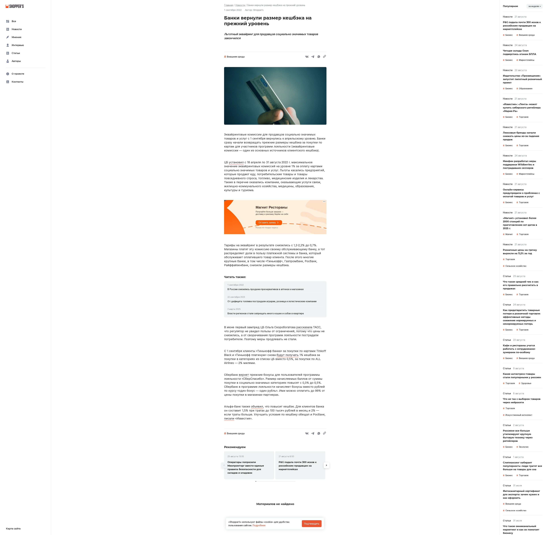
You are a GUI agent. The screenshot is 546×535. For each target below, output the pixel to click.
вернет (244, 374)
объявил (257, 406)
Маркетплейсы (526, 60)
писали (229, 418)
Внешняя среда (236, 56)
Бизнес (509, 35)
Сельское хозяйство (515, 266)
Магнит (509, 234)
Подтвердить (311, 523)
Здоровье (526, 383)
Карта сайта (13, 528)
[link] (275, 289)
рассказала (304, 327)
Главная (228, 5)
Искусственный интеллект (518, 415)
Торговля (523, 117)
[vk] (307, 57)
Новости (240, 5)
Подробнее (258, 525)
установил (236, 162)
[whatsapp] (318, 57)
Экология (523, 447)
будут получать (288, 355)
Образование (525, 88)
